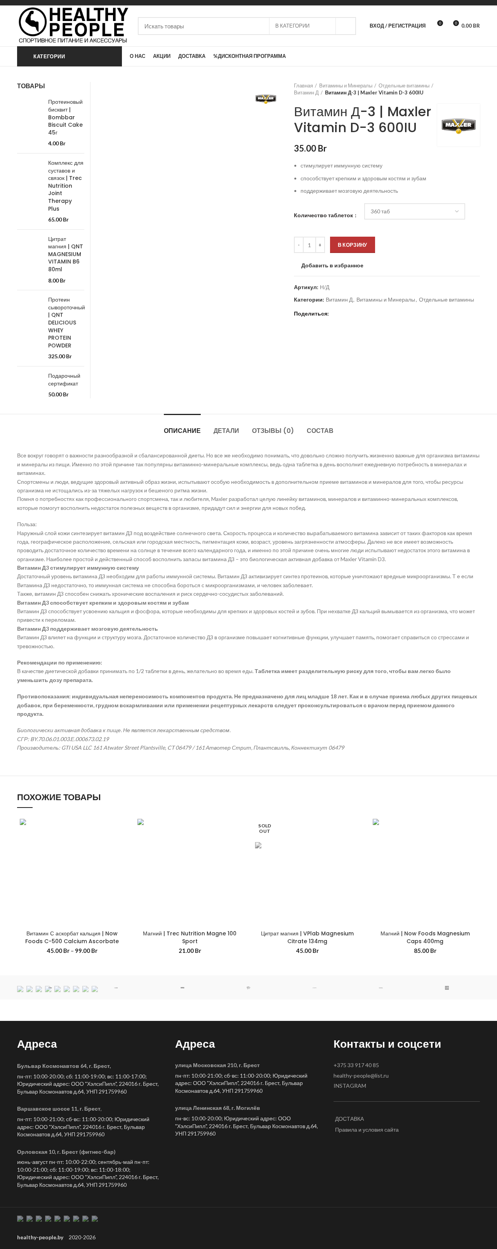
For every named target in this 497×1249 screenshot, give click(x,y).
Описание (182, 430)
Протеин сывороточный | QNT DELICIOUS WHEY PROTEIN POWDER (66, 322)
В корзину (352, 245)
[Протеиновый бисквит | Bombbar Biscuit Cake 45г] (29, 122)
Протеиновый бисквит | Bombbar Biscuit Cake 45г (65, 117)
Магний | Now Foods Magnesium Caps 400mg (425, 937)
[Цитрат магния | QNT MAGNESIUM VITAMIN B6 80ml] (29, 259)
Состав (320, 430)
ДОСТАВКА (349, 1118)
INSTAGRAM (350, 1085)
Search (345, 26)
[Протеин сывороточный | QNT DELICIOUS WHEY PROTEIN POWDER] (29, 328)
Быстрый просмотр (121, 863)
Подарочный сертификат (64, 379)
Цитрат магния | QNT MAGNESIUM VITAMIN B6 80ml (65, 254)
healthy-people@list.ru (361, 1075)
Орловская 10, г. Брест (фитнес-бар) (66, 1151)
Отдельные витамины (404, 85)
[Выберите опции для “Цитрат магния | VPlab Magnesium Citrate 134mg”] (356, 846)
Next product (476, 89)
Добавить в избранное (332, 265)
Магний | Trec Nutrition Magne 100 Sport (189, 937)
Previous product (460, 89)
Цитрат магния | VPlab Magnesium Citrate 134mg (307, 937)
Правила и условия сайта (367, 1129)
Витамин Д (306, 92)
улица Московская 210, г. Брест (217, 1065)
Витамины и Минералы (345, 85)
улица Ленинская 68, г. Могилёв (217, 1107)
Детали (226, 430)
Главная (303, 85)
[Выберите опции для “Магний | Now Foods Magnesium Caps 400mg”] (474, 846)
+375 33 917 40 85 (356, 1065)
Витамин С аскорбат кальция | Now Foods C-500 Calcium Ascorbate (72, 937)
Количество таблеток (324, 215)
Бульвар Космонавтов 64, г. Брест (63, 1065)
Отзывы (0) (273, 430)
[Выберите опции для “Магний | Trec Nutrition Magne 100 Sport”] (238, 846)
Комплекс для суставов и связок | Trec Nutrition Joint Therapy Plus (65, 186)
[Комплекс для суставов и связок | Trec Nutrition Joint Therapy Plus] (29, 191)
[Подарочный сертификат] (29, 385)
